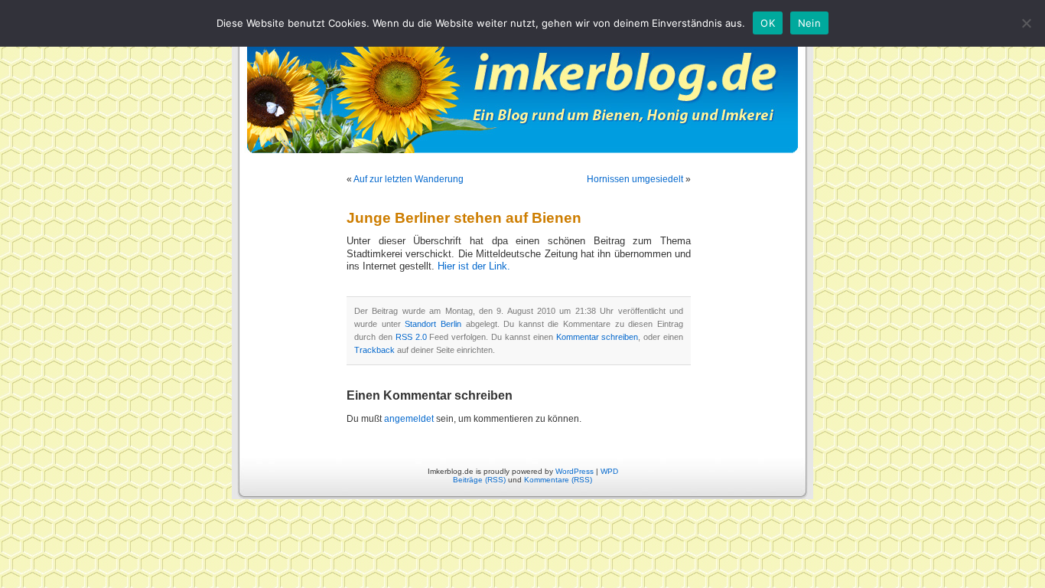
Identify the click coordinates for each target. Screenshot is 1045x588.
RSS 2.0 (411, 336)
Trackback (374, 349)
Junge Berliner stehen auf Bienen (464, 218)
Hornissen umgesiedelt (635, 179)
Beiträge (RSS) (479, 479)
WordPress (574, 471)
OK (767, 23)
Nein (809, 23)
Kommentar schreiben (597, 336)
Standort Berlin (433, 323)
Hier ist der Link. (474, 266)
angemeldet (409, 418)
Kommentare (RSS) (558, 479)
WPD (609, 471)
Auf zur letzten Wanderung (408, 179)
